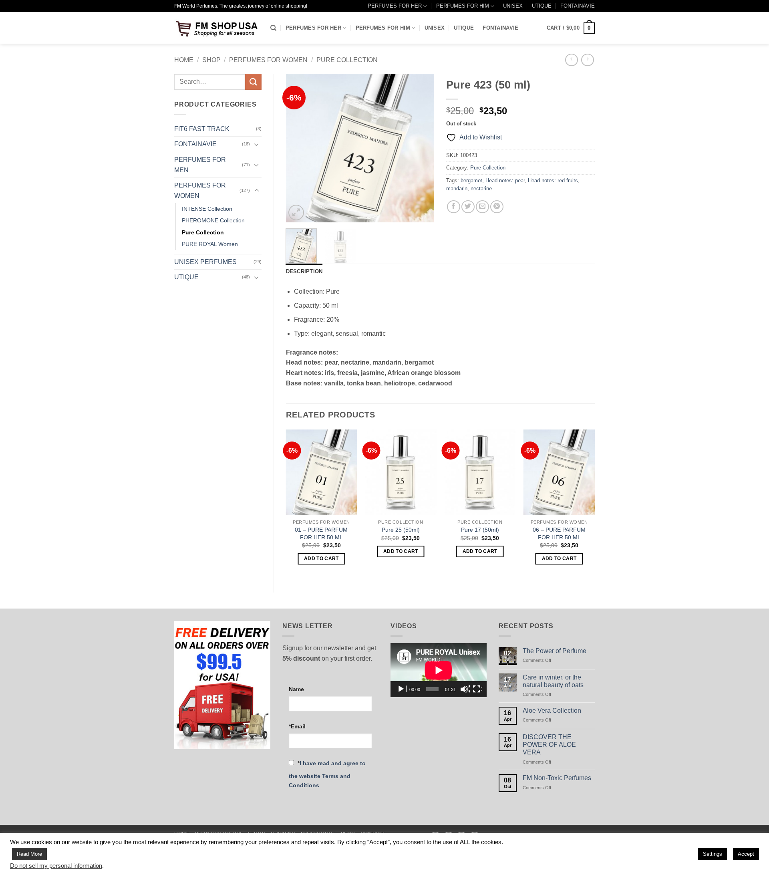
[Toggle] (257, 144)
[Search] (273, 28)
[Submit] (253, 81)
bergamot (471, 180)
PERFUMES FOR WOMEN (268, 59)
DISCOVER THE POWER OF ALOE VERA (549, 745)
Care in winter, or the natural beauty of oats (553, 681)
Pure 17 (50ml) (480, 529)
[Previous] (299, 148)
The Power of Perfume (554, 650)
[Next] (421, 148)
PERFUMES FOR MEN (200, 164)
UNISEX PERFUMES (205, 261)
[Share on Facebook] (453, 207)
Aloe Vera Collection (552, 710)
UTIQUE (542, 6)
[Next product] (571, 60)
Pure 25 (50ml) (401, 529)
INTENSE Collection (207, 209)
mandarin (456, 188)
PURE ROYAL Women (210, 244)
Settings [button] (712, 854)
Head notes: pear (505, 180)
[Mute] (465, 689)
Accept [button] (746, 854)
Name (296, 689)
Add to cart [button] (321, 558)
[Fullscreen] (477, 689)
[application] (439, 670)
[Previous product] (587, 60)
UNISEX (513, 6)
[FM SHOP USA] (216, 28)
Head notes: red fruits (553, 180)
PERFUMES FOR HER (395, 6)
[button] (571, 28)
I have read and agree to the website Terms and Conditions (327, 774)
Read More (29, 854)
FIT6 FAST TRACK (201, 128)
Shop (211, 59)
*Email (297, 726)
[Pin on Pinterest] (496, 207)
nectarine (481, 188)
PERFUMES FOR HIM (462, 6)
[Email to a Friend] (482, 207)
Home (183, 59)
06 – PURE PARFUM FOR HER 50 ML (559, 533)
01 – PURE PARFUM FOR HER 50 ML (321, 533)
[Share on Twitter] (468, 207)
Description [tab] (304, 271)
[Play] (402, 689)
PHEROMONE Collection (213, 220)
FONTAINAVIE (577, 6)
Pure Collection (347, 59)
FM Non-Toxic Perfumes (557, 777)
